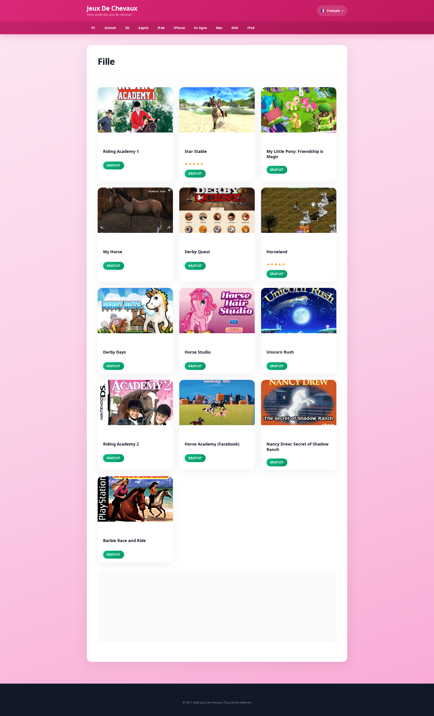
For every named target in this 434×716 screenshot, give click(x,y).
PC (93, 28)
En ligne (200, 28)
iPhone (179, 28)
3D (127, 28)
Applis (143, 28)
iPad (161, 28)
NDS (234, 28)
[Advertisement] (217, 606)
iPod (251, 28)
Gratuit (110, 28)
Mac (219, 28)
